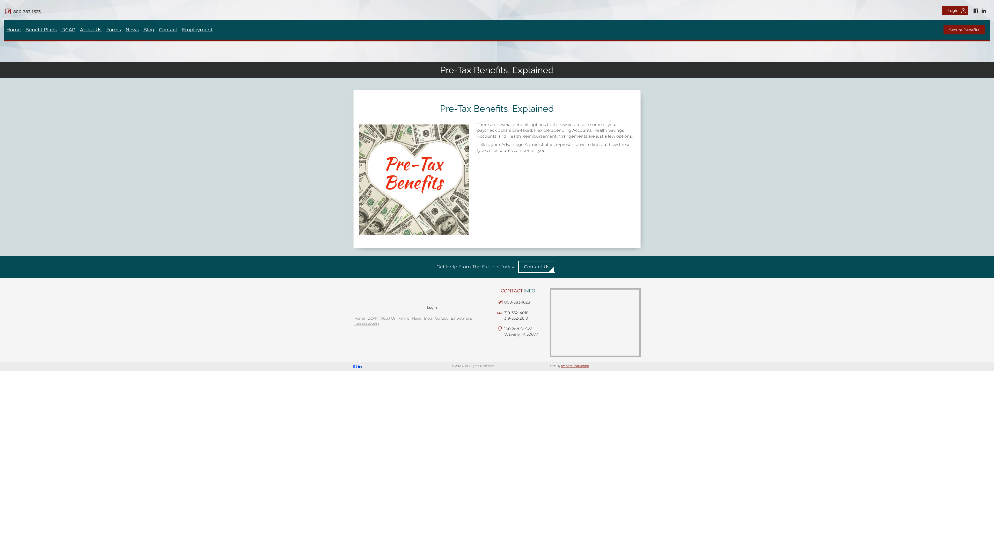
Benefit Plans (41, 30)
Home (13, 30)
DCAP (68, 30)
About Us (90, 30)
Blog (148, 30)
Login (953, 10)
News (132, 30)
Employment (197, 30)
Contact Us (537, 267)
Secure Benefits (964, 29)
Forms (113, 30)
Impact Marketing (575, 366)
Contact (168, 30)
